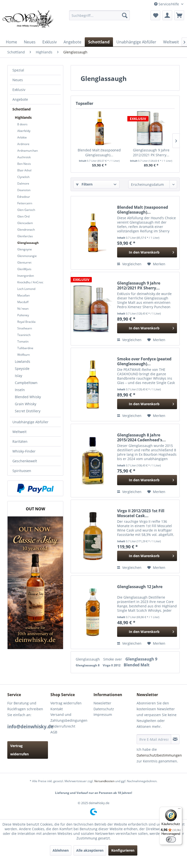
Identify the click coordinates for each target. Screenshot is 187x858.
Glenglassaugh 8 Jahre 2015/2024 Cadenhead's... (141, 437)
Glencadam (25, 223)
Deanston (23, 190)
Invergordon (25, 276)
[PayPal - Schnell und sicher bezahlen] (35, 488)
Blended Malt (137, 665)
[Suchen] (125, 15)
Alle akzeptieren (89, 850)
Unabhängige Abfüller (30, 422)
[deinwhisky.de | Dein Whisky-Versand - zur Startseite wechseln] (28, 22)
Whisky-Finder (24, 451)
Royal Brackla (26, 322)
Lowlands (22, 361)
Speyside (22, 368)
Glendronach (26, 229)
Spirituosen (21, 470)
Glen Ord (23, 216)
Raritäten (20, 441)
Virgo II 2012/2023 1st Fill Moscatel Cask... (140, 513)
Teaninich (23, 335)
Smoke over (113, 659)
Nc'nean (22, 308)
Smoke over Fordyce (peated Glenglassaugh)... (144, 361)
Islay (18, 375)
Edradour (23, 197)
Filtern (87, 184)
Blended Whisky (28, 396)
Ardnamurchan (27, 150)
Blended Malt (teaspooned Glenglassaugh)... (99, 152)
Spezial (18, 70)
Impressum (103, 714)
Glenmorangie (27, 256)
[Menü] (179, 810)
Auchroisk (24, 157)
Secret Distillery (27, 411)
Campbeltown (26, 382)
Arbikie (22, 137)
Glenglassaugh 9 (141, 659)
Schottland (21, 109)
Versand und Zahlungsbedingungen (68, 717)
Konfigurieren (122, 850)
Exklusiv (18, 89)
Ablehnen (61, 850)
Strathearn (24, 328)
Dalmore (23, 183)
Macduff (22, 302)
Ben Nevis (24, 164)
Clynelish (23, 177)
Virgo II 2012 (112, 665)
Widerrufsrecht (62, 726)
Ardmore (23, 144)
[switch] (171, 839)
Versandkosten (104, 781)
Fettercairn (24, 203)
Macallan (23, 295)
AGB (53, 732)
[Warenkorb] (179, 15)
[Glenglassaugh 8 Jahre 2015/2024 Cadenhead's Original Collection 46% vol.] (92, 460)
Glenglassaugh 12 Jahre (139, 586)
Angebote (20, 99)
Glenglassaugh (28, 243)
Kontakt (56, 709)
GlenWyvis (24, 269)
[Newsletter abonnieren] (175, 739)
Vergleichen (131, 264)
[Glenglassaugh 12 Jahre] (92, 612)
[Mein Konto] (167, 15)
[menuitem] (99, 15)
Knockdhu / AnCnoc (30, 282)
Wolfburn (23, 355)
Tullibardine (25, 348)
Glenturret (24, 262)
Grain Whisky (25, 404)
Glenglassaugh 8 (88, 665)
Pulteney (23, 315)
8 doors (22, 124)
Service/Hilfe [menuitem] (169, 4)
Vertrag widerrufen (19, 749)
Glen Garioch (26, 210)
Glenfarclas (25, 236)
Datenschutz (104, 709)
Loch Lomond (26, 289)
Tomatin (22, 341)
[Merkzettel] (155, 15)
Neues (17, 80)
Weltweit (19, 431)
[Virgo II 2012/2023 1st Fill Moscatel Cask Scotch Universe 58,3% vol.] (92, 536)
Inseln (20, 389)
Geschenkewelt (24, 461)
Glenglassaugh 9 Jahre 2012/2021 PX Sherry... (151, 152)
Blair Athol (24, 170)
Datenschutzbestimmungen (159, 755)
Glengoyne (24, 249)
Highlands (23, 117)
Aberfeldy (23, 131)
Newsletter (102, 703)
